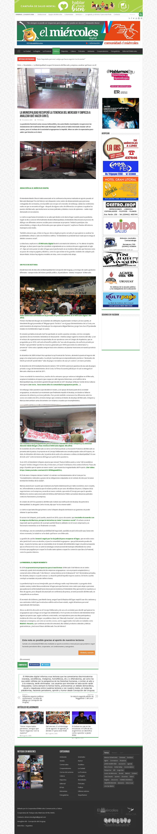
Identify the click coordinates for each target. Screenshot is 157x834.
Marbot (127, 773)
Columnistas (69, 14)
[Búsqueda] (141, 14)
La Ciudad (27, 51)
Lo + (121, 753)
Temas (106, 753)
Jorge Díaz (120, 770)
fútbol (132, 776)
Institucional (42, 14)
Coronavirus (114, 760)
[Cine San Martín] (120, 259)
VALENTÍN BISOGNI (110, 783)
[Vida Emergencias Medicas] (120, 226)
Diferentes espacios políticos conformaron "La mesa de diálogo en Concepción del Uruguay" (32, 698)
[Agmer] (120, 279)
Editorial (62, 784)
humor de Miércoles (110, 773)
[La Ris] (120, 148)
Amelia (62, 761)
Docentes (125, 776)
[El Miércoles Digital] (78, 32)
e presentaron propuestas (37, 568)
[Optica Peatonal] (120, 243)
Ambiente (91, 51)
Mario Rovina (108, 767)
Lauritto (117, 776)
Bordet (121, 773)
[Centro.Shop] (120, 209)
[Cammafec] (120, 168)
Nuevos (114, 753)
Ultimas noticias (83, 791)
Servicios (79, 14)
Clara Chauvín (108, 776)
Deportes (64, 51)
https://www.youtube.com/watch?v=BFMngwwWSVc (40, 470)
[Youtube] (136, 18)
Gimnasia (122, 757)
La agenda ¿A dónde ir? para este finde (98, 14)
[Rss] (129, 18)
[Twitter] (134, 18)
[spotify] (141, 18)
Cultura (73, 51)
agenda (130, 764)
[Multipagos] (120, 300)
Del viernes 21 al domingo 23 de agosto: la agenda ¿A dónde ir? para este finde (57, 728)
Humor (80, 761)
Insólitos (81, 765)
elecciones (114, 780)
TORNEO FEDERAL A (126, 780)
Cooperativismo (102, 51)
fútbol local (129, 783)
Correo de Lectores (66, 772)
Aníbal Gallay (118, 767)
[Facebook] (131, 18)
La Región (36, 51)
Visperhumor (82, 795)
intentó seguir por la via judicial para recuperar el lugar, (57, 539)
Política (56, 51)
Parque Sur (107, 770)
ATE (114, 770)
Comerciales (64, 765)
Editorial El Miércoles (130, 51)
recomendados (129, 767)
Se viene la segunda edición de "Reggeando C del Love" (82, 696)
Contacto (117, 14)
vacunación (122, 764)
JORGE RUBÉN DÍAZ (110, 764)
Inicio (19, 65)
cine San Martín (109, 786)
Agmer (106, 760)
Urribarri (134, 773)
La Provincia (47, 51)
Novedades (28, 65)
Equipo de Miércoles (55, 14)
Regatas (106, 780)
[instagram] (139, 18)
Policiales (81, 51)
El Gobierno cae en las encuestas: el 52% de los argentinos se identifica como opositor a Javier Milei (82, 730)
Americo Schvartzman (110, 757)
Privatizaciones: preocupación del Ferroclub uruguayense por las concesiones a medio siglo (67, 59)
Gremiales (81, 757)
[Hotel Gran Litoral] (120, 188)
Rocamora (123, 760)
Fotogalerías (115, 51)
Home (19, 51)
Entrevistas (63, 791)
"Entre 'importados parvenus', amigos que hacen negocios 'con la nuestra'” (29, 729)
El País (62, 787)
